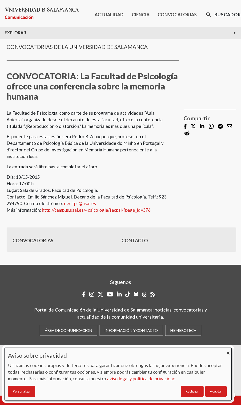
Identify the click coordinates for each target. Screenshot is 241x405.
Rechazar (192, 391)
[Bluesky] (136, 294)
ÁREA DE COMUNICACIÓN (68, 330)
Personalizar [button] (22, 391)
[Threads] (144, 294)
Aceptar (216, 391)
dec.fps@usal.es (80, 203)
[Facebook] (185, 126)
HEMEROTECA (183, 330)
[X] (193, 126)
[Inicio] (44, 13)
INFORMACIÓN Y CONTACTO (131, 330)
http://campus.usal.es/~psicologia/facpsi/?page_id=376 (96, 210)
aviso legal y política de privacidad (141, 378)
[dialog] (118, 374)
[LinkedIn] (202, 126)
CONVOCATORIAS (177, 14)
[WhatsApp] (211, 126)
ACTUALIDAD (109, 14)
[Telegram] (220, 126)
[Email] (229, 126)
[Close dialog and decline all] (228, 351)
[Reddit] (187, 133)
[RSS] (152, 294)
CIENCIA (140, 14)
